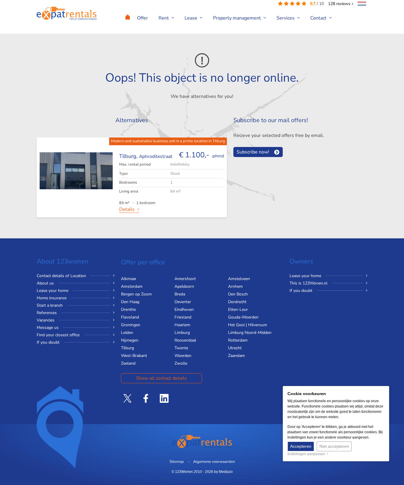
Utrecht (235, 348)
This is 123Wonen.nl (308, 283)
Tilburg (127, 348)
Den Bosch (238, 294)
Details (127, 209)
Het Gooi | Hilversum (247, 325)
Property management (237, 18)
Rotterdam (238, 340)
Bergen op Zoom (136, 294)
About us (45, 283)
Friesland (182, 317)
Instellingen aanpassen (307, 454)
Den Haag (130, 302)
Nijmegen (129, 340)
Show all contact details (161, 378)
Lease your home (52, 290)
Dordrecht (237, 302)
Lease (191, 18)
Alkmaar (128, 279)
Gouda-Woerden (243, 317)
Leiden (127, 332)
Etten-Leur (238, 309)
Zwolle (180, 363)
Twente (181, 348)
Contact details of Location (61, 276)
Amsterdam (132, 286)
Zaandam (236, 355)
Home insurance (52, 298)
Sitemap (176, 461)
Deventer (182, 302)
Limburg (182, 332)
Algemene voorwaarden (214, 461)
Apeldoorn (184, 286)
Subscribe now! (253, 152)
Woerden (182, 355)
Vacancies (45, 320)
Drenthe (128, 309)
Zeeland (128, 363)
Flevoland (130, 317)
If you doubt (48, 342)
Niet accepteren (334, 446)
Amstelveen (239, 279)
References (47, 313)
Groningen (130, 325)
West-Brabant (134, 355)
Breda (179, 294)
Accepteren (300, 446)
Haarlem (182, 325)
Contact (319, 18)
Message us (48, 327)
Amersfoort (185, 279)
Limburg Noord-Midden (250, 332)
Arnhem (235, 286)
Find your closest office (58, 335)
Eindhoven (184, 309)
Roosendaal (185, 340)
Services (286, 18)
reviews (340, 4)
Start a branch (50, 305)
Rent (164, 18)
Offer (142, 18)
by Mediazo (223, 472)
